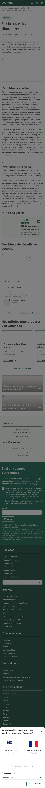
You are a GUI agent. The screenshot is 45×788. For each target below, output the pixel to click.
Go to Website (35, 784)
